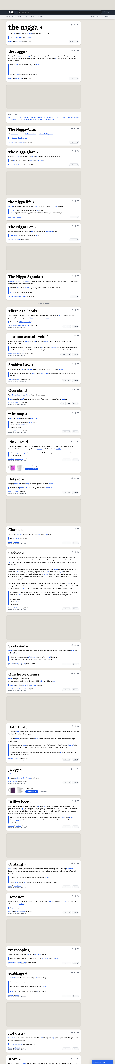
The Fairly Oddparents (46, 134)
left (61, 752)
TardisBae (16, 542)
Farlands (26, 322)
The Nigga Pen (50, 120)
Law (22, 369)
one (14, 33)
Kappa (56, 569)
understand (14, 395)
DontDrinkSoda (17, 886)
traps (71, 869)
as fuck (29, 33)
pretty (26, 453)
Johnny (17, 882)
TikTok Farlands (12, 325)
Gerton (19, 240)
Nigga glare (21, 165)
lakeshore (18, 826)
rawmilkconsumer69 (20, 912)
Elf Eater (17, 403)
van (34, 341)
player (30, 422)
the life (10, 206)
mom (13, 538)
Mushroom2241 (22, 689)
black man (16, 156)
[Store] (104, 12)
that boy (15, 37)
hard (12, 653)
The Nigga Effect (73, 117)
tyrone (12, 210)
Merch (76, 326)
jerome (12, 213)
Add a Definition (94, 16)
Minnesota (11, 1038)
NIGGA (29, 37)
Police (10, 869)
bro (30, 322)
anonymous (16, 491)
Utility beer (11, 826)
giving (32, 161)
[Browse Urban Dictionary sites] (11, 12)
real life (21, 904)
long (27, 484)
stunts (29, 778)
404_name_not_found (20, 663)
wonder (27, 288)
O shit (11, 235)
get (26, 488)
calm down (48, 488)
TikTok (21, 322)
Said (31, 318)
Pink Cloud (11, 459)
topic (20, 395)
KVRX (23, 354)
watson (15, 782)
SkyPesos (10, 663)
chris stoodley (18, 41)
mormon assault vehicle (14, 354)
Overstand (11, 403)
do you (21, 425)
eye (32, 156)
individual (17, 484)
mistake (60, 369)
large (52, 1038)
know (25, 425)
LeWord (16, 431)
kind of (46, 341)
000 (49, 657)
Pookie (26, 281)
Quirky (10, 679)
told (22, 399)
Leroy (11, 399)
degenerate (13, 281)
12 (9, 446)
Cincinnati (70, 745)
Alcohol (39, 16)
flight (30, 657)
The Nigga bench (36, 117)
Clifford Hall (17, 1048)
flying (39, 534)
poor (72, 651)
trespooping (11, 962)
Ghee (17, 288)
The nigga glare (15, 120)
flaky (36, 978)
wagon (27, 341)
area (16, 978)
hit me (17, 538)
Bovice (16, 235)
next (35, 954)
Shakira (42, 373)
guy (18, 453)
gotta (36, 206)
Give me (12, 685)
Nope (17, 820)
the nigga (10, 41)
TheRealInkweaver (21, 962)
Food (32, 16)
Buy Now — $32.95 (31, 469)
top (29, 56)
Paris (35, 657)
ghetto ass (14, 134)
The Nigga (21, 138)
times (47, 231)
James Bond (22, 778)
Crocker (14, 138)
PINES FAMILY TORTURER (24, 325)
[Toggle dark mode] (108, 12)
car (15, 774)
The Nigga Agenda (22, 117)
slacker (10, 562)
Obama (18, 602)
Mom (11, 991)
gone (47, 572)
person (39, 449)
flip (47, 534)
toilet (27, 954)
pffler (16, 758)
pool (70, 817)
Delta (10, 651)
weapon (19, 534)
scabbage (10, 995)
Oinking (10, 886)
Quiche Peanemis (12, 689)
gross (44, 987)
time (60, 315)
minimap (10, 431)
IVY (44, 592)
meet (51, 231)
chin (26, 138)
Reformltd (18, 379)
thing (46, 958)
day (39, 806)
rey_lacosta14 (23, 297)
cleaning (62, 817)
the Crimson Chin (30, 134)
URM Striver (17, 608)
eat (32, 231)
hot (22, 1044)
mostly (18, 418)
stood (20, 37)
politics (24, 588)
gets (20, 33)
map (10, 418)
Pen (37, 235)
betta (17, 74)
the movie (33, 685)
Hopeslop (10, 912)
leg (38, 991)
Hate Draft (10, 758)
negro (19, 281)
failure (46, 574)
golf (23, 809)
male (19, 56)
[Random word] (100, 12)
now (37, 65)
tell (14, 161)
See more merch (43, 469)
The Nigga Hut (27, 120)
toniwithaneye (19, 459)
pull (16, 778)
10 (12, 908)
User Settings (105, 16)
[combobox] (60, 12)
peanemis (25, 685)
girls (56, 58)
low (37, 156)
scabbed (12, 978)
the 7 (63, 399)
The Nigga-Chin (60, 117)
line (42, 348)
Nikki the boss (18, 78)
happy (31, 453)
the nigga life (39, 120)
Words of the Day (11, 16)
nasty (43, 958)
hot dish (10, 1048)
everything (33, 418)
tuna (14, 1044)
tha (56, 206)
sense (51, 484)
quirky (42, 681)
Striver (10, 608)
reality (58, 449)
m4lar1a (19, 217)
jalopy (9, 782)
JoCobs (17, 995)
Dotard (10, 491)
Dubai (33, 373)
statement (27, 395)
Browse (20, 16)
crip (38, 210)
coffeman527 (21, 142)
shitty (12, 774)
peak (54, 681)
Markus (12, 292)
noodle (18, 1044)
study (69, 584)
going (21, 488)
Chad (24, 745)
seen (17, 65)
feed (41, 1038)
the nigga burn (48, 117)
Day (24, 350)
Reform (29, 369)
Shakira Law (11, 379)
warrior (53, 348)
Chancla (10, 542)
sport (36, 739)
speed (68, 869)
